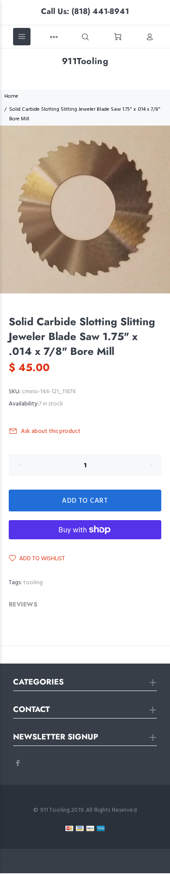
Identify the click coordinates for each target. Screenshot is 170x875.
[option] (85, 209)
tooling (33, 583)
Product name (72, 840)
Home (11, 96)
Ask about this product (51, 431)
